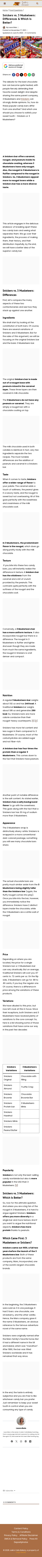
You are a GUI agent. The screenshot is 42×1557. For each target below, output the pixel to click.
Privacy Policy (10, 1535)
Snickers (25, 99)
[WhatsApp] (29, 74)
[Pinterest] (17, 74)
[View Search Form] (37, 3)
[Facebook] (13, 74)
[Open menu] (5, 3)
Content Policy (21, 1528)
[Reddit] (25, 74)
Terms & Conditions (21, 1532)
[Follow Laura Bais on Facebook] (12, 1441)
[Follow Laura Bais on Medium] (30, 1441)
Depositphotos (21, 1542)
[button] (5, 39)
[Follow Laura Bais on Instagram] (21, 1441)
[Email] (33, 74)
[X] (21, 74)
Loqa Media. (21, 1552)
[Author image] (4, 27)
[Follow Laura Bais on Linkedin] (26, 1441)
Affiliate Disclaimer (29, 1535)
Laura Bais (13, 27)
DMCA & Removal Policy (15, 1538)
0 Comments (30, 33)
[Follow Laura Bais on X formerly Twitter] (16, 1441)
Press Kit (34, 1538)
